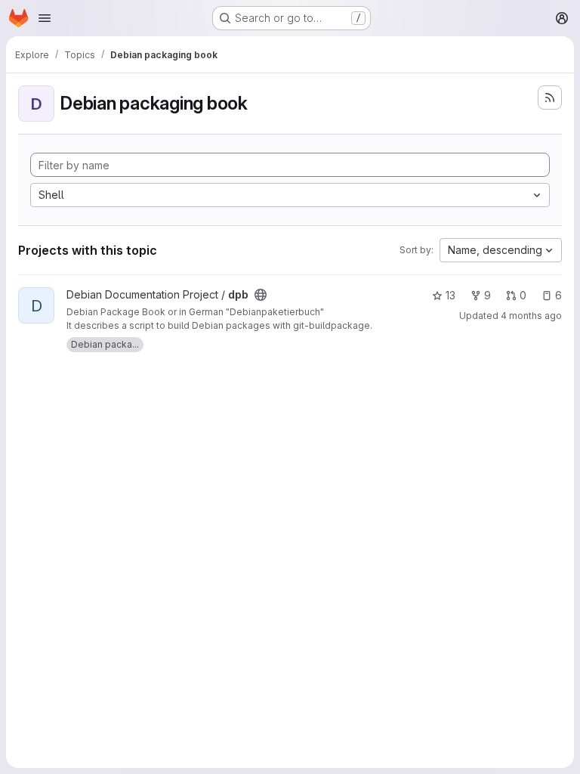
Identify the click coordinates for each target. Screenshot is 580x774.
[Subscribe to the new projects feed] (550, 97)
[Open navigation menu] (44, 18)
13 (450, 295)
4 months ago (531, 315)
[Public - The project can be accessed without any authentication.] (261, 295)
